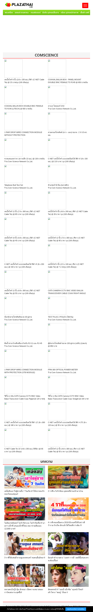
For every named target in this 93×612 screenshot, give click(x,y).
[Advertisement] (46, 34)
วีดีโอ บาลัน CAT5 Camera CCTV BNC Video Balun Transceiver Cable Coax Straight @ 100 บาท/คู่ (68, 398)
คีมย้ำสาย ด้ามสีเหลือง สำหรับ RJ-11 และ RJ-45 (23, 343)
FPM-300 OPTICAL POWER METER (63, 370)
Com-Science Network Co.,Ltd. (64, 109)
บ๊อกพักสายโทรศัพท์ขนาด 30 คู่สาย (18, 317)
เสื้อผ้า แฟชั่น (85, 12)
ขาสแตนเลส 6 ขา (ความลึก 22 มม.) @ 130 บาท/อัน (24, 159)
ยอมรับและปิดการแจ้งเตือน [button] (75, 609)
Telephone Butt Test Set (13, 185)
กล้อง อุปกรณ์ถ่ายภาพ (69, 12)
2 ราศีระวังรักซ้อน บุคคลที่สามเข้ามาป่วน (65, 491)
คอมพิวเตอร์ (35, 12)
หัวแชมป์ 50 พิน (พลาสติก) (58, 185)
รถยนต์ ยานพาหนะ (22, 12)
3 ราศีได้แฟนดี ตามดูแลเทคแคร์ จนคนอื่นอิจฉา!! (24, 558)
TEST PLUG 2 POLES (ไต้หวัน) (60, 317)
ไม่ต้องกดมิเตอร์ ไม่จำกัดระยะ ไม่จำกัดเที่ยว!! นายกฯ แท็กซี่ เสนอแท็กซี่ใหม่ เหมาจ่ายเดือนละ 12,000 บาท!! (24, 526)
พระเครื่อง (9, 12)
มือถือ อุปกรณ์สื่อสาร (50, 12)
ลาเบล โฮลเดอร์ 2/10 (56, 106)
